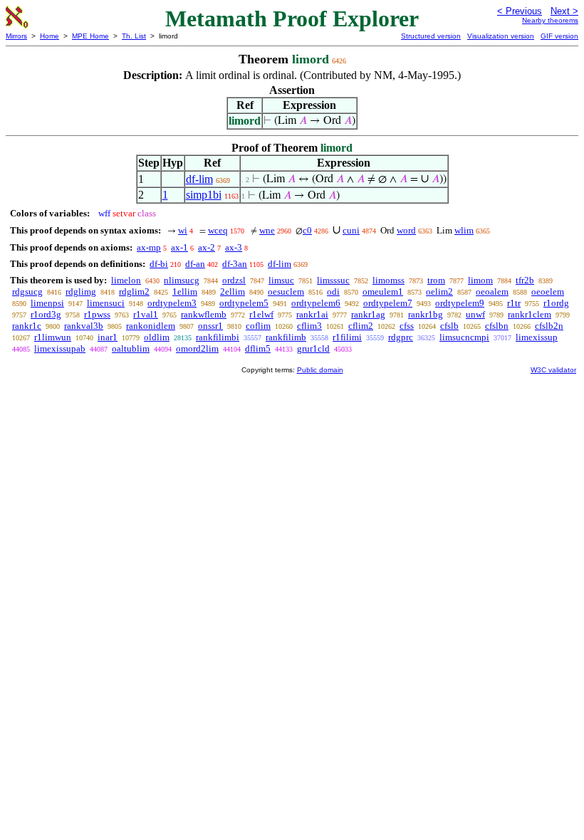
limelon (126, 280)
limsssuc (333, 280)
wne (267, 230)
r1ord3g (46, 314)
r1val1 (145, 314)
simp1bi (203, 195)
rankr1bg (425, 314)
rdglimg (81, 291)
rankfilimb (286, 337)
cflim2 (360, 325)
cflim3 (309, 325)
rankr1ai (312, 314)
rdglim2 (134, 291)
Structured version (431, 36)
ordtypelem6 (315, 303)
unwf (475, 314)
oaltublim (131, 348)
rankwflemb (203, 314)
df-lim (199, 179)
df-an (195, 263)
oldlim (157, 337)
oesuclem (286, 291)
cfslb (449, 325)
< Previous (519, 11)
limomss (388, 280)
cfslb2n (549, 325)
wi (182, 230)
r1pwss (97, 314)
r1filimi (347, 337)
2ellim (232, 291)
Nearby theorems (550, 20)
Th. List (134, 36)
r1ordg (556, 303)
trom (436, 280)
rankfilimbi (217, 337)
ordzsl (234, 280)
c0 (307, 230)
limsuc (281, 280)
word (406, 230)
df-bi (159, 263)
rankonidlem (150, 325)
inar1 (108, 337)
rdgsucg (27, 291)
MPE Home (90, 36)
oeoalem (492, 291)
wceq (218, 230)
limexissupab (59, 348)
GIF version (559, 36)
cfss (407, 325)
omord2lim (197, 348)
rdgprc (400, 337)
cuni (351, 230)
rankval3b (83, 325)
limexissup (537, 337)
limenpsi (47, 303)
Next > (564, 11)
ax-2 (206, 247)
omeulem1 (383, 291)
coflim (258, 325)
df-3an (234, 263)
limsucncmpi (464, 337)
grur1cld (313, 348)
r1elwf (261, 314)
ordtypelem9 (459, 303)
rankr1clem (529, 314)
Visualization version (500, 36)
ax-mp (149, 247)
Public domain (320, 370)
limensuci (106, 303)
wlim (464, 230)
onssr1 (210, 325)
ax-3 (233, 247)
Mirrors (16, 36)
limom (480, 280)
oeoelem (547, 291)
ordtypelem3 (172, 303)
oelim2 (439, 291)
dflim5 (258, 348)
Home (49, 36)
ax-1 (179, 247)
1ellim (184, 291)
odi (333, 291)
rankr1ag (368, 314)
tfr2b (525, 280)
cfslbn (497, 325)
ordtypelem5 (243, 303)
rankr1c (26, 325)
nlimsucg (181, 280)
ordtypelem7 (387, 303)
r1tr (514, 303)
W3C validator (553, 370)
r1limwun (52, 337)
